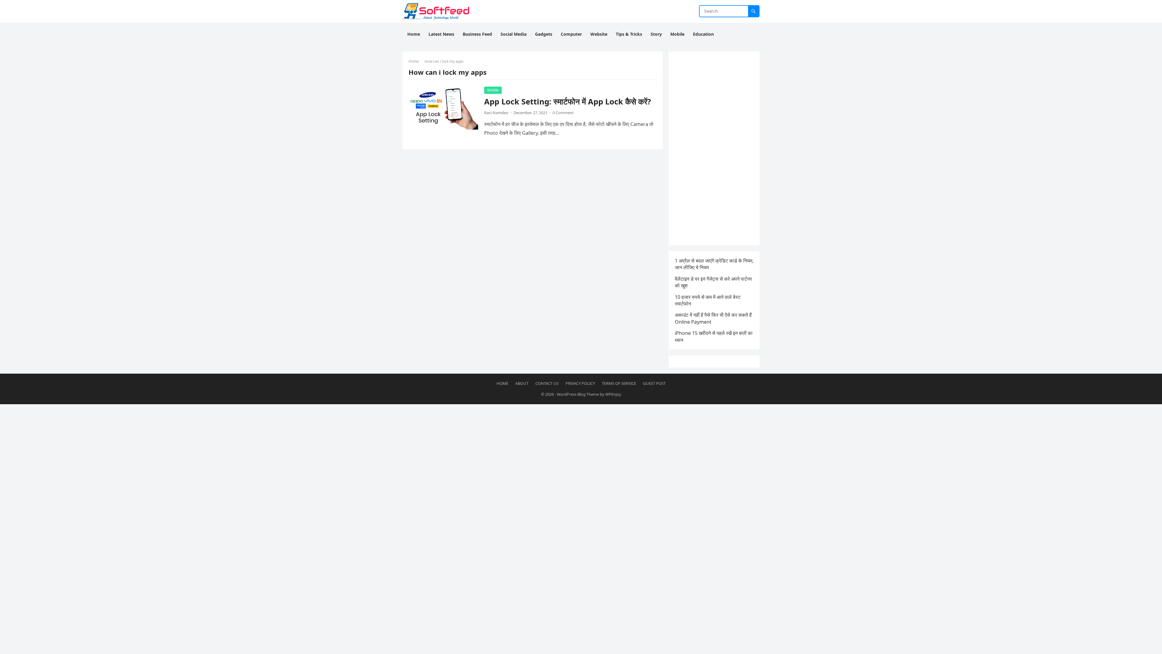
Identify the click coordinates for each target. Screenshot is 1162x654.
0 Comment (563, 112)
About (521, 383)
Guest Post (654, 383)
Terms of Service (619, 383)
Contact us (547, 383)
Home (414, 61)
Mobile (493, 90)
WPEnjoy (613, 394)
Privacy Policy (580, 383)
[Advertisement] (714, 148)
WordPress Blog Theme (578, 394)
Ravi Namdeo (496, 112)
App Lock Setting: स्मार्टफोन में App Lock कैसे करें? (567, 101)
